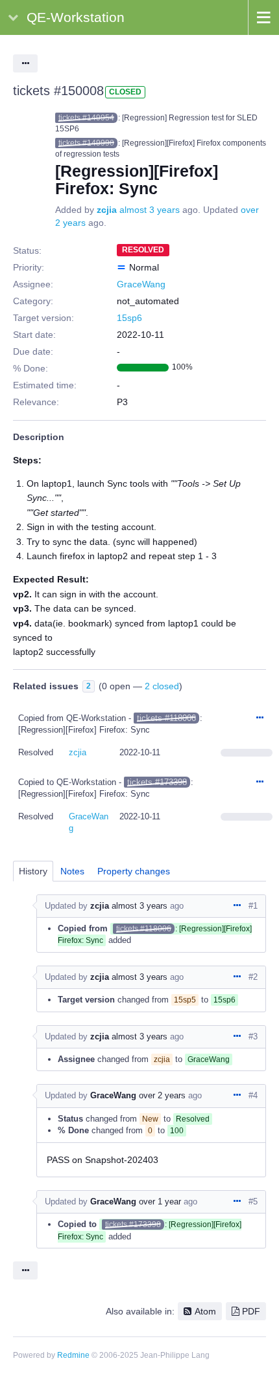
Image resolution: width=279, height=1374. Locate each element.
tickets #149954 (86, 117)
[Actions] (259, 718)
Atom (205, 1311)
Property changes (133, 871)
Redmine (73, 1355)
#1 (253, 906)
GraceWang (141, 284)
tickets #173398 (157, 782)
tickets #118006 (166, 718)
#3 (253, 1036)
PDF (251, 1311)
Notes (72, 871)
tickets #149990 (86, 143)
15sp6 (129, 318)
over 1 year (160, 1201)
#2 (253, 977)
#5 (253, 1201)
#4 (253, 1095)
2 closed (162, 686)
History (33, 871)
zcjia (107, 210)
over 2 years (162, 1095)
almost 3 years (149, 210)
